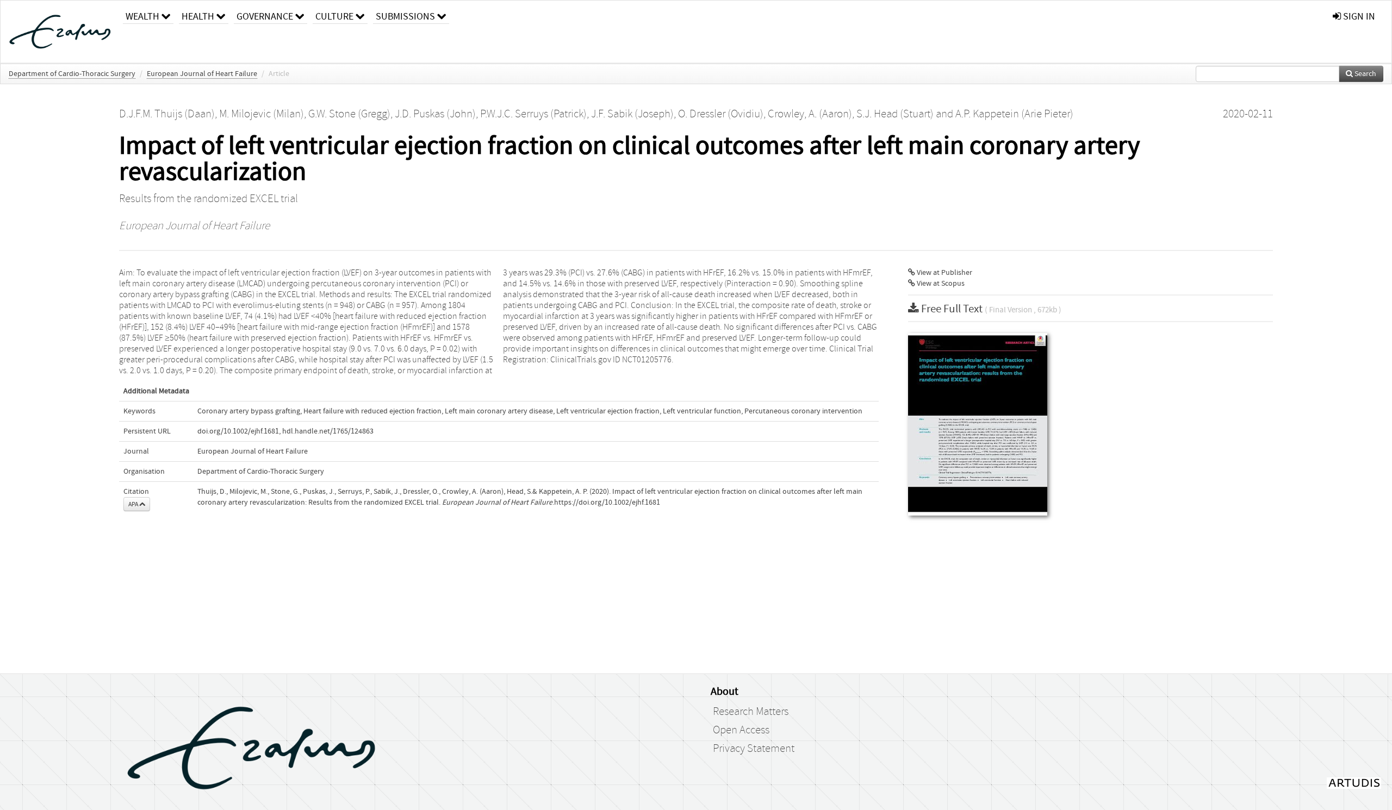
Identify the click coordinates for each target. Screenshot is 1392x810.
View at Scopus (940, 283)
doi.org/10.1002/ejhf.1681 (238, 431)
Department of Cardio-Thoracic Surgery (72, 74)
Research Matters (750, 711)
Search (1364, 74)
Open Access (741, 730)
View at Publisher (943, 272)
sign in (1358, 16)
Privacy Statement (753, 748)
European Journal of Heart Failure (202, 74)
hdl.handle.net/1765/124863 (328, 431)
